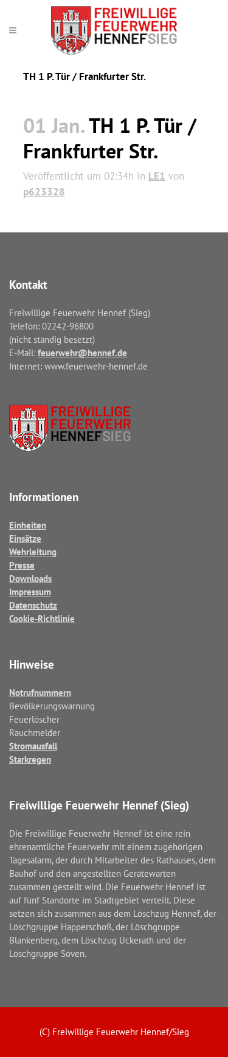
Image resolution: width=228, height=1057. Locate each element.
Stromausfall (33, 746)
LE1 (156, 176)
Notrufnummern (40, 692)
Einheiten (27, 525)
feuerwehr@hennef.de (82, 353)
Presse (22, 565)
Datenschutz (33, 605)
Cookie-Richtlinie (42, 618)
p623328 (44, 191)
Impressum (30, 592)
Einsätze (25, 538)
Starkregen (30, 759)
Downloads (30, 578)
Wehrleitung (33, 552)
